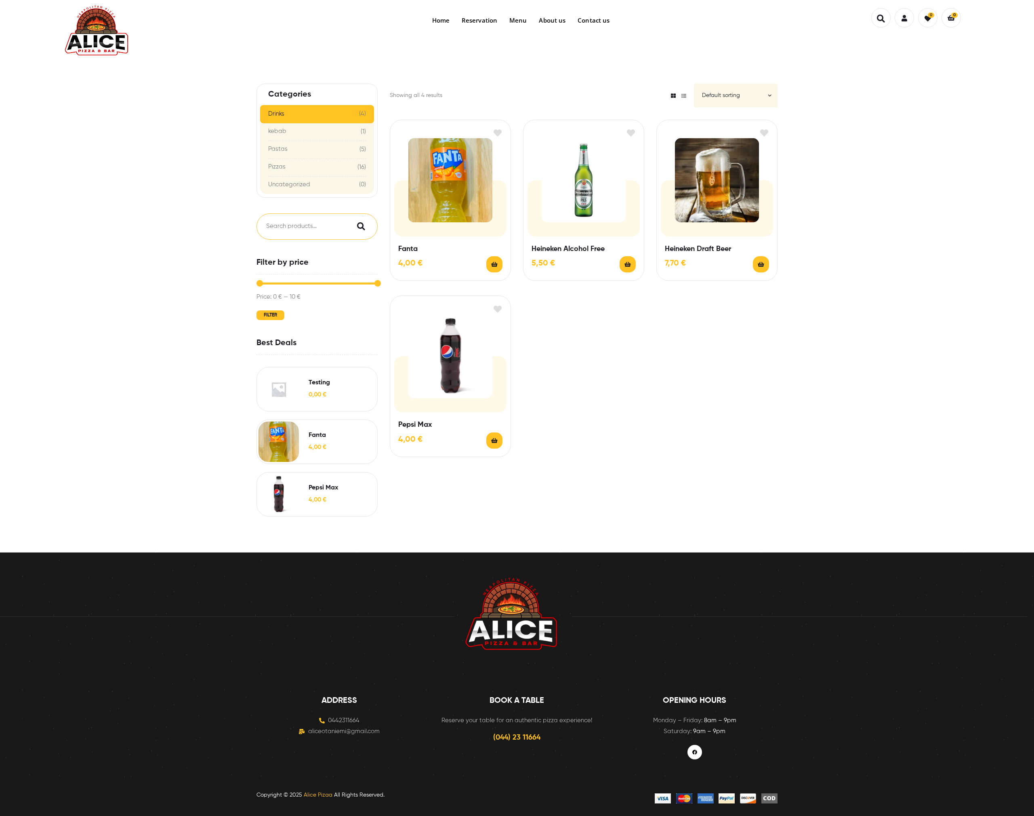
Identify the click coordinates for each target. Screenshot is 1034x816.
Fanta (408, 249)
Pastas (278, 149)
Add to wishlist (497, 133)
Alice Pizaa (318, 795)
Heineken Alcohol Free (568, 249)
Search (359, 226)
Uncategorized (289, 184)
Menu (518, 20)
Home (441, 20)
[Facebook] (694, 752)
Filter (270, 315)
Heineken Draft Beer (698, 249)
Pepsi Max (415, 424)
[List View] (683, 95)
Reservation (479, 20)
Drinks (276, 114)
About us (552, 20)
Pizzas (277, 167)
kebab (277, 131)
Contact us (593, 20)
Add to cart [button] (494, 264)
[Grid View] (673, 95)
